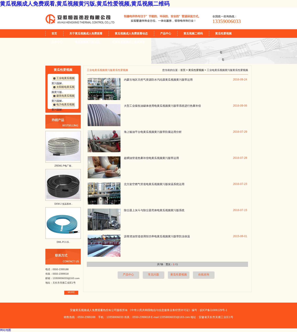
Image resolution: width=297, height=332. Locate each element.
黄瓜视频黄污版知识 (87, 42)
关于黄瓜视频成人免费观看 (85, 33)
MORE (71, 292)
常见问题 (153, 274)
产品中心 (165, 33)
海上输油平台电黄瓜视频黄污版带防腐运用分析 (153, 131)
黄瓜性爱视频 (223, 33)
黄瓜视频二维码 (193, 33)
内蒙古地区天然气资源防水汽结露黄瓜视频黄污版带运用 (158, 79)
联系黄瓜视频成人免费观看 (128, 42)
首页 (54, 33)
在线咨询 (203, 274)
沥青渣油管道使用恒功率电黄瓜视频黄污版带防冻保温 (157, 236)
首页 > (184, 70)
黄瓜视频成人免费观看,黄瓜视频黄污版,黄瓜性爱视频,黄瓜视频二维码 (85, 4)
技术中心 (57, 42)
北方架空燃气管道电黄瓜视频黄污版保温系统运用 (154, 184)
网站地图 (5, 330)
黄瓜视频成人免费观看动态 (131, 33)
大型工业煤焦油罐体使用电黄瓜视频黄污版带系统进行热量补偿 (162, 105)
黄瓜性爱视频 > (197, 70)
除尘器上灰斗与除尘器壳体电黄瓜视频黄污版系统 (154, 210)
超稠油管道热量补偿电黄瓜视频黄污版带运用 (151, 158)
